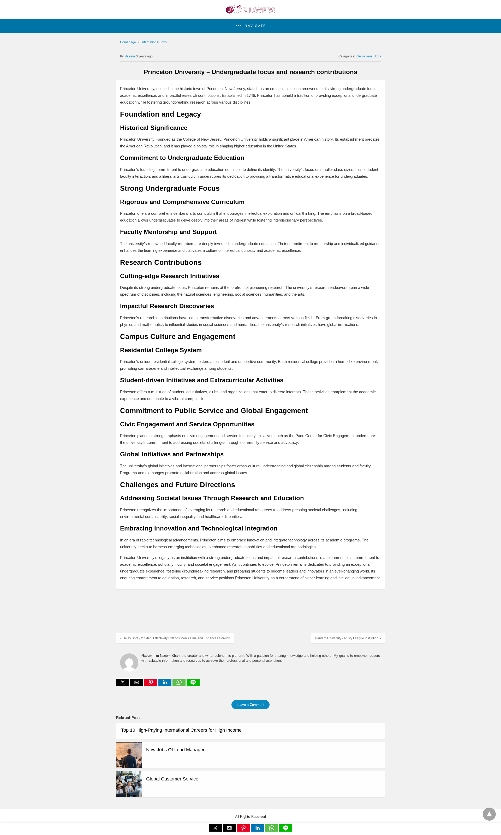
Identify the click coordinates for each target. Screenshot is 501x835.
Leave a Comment (250, 705)
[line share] (193, 684)
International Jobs (154, 42)
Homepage (128, 42)
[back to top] (489, 814)
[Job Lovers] (250, 12)
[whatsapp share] (179, 684)
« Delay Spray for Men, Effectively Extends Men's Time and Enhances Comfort (175, 638)
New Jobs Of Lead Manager (175, 749)
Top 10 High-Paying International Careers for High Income (181, 730)
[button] (250, 26)
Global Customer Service (172, 779)
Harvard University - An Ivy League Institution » (348, 638)
